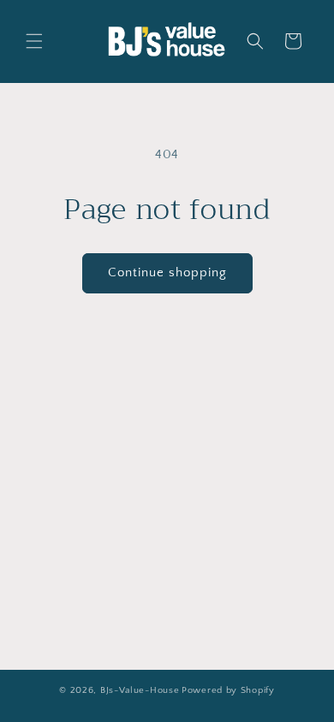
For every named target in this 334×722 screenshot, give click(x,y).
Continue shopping (167, 272)
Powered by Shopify (228, 690)
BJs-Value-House (140, 690)
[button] (34, 41)
